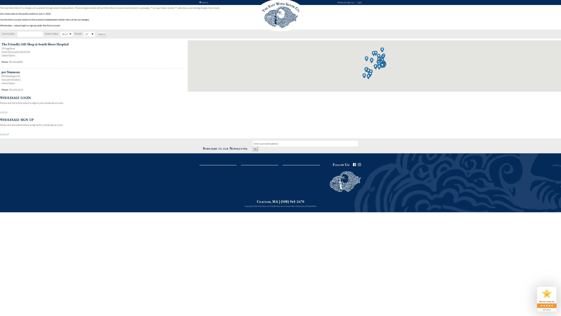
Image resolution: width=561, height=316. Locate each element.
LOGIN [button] (3, 112)
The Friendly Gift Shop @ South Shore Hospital (35, 44)
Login (359, 2)
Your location (8, 33)
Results (78, 33)
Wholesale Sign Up (345, 2)
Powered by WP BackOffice (306, 206)
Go (255, 148)
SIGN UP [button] (4, 134)
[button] (382, 65)
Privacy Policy (290, 206)
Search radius (51, 33)
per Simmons (10, 72)
